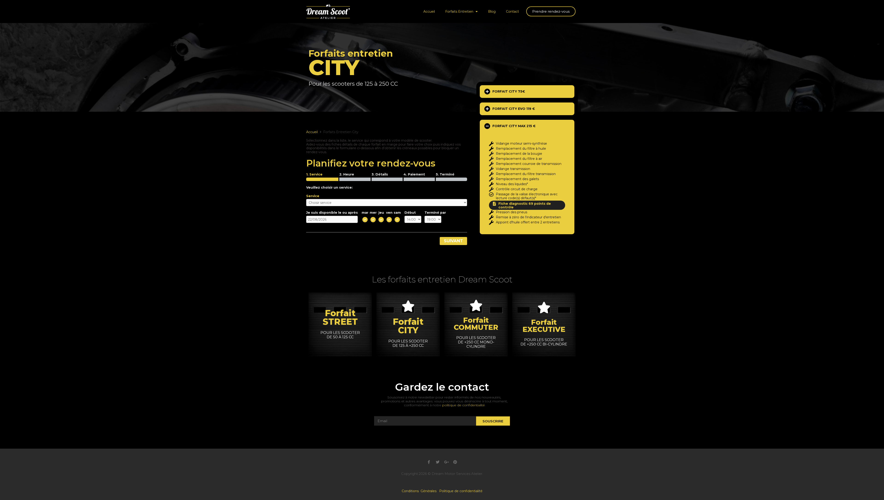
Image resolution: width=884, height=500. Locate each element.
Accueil (429, 11)
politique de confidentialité (463, 405)
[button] (551, 11)
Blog (492, 11)
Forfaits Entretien (459, 11)
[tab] (527, 91)
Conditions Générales (420, 491)
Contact (512, 11)
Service (312, 196)
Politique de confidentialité (461, 491)
